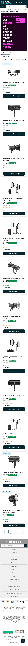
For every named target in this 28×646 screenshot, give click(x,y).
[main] (14, 272)
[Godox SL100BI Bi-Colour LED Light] (14, 72)
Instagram (17, 541)
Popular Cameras (14, 556)
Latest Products (14, 596)
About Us (14, 566)
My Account (14, 563)
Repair (14, 573)
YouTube (14, 541)
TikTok (21, 541)
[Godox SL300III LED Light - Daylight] (14, 386)
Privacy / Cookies (14, 579)
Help (14, 583)
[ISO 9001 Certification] (20, 631)
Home (2, 9)
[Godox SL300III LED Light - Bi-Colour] (14, 268)
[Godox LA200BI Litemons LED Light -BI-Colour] (14, 148)
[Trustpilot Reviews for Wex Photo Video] (8, 631)
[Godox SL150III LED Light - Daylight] (14, 462)
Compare (7, 92)
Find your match (19, 21)
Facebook (10, 541)
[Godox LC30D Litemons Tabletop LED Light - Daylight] (14, 500)
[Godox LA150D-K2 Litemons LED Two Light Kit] (14, 346)
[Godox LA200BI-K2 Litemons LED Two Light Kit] (14, 188)
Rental (14, 576)
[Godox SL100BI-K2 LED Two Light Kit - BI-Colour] (14, 228)
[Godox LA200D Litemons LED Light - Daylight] (14, 306)
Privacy (12, 637)
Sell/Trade (19, 2)
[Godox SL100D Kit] (14, 424)
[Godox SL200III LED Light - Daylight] (14, 110)
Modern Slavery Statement (14, 593)
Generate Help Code (14, 586)
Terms (15, 637)
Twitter (7, 541)
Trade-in (14, 569)
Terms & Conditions (14, 589)
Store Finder (14, 559)
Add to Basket (13, 96)
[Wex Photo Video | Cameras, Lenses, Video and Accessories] (6, 2)
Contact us (14, 552)
